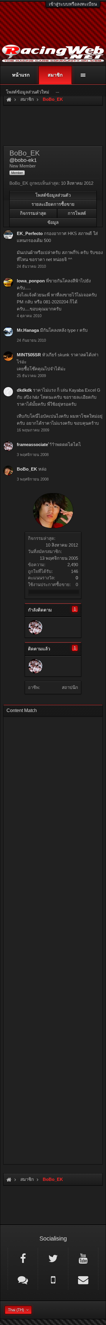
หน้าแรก (21, 74)
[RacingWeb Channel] (83, 1258)
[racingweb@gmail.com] (83, 1279)
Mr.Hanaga (28, 330)
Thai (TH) (16, 1310)
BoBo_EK (27, 469)
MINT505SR (29, 354)
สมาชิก (55, 74)
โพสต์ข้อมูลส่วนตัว (53, 195)
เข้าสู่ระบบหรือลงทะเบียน (73, 3)
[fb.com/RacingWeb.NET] (23, 1258)
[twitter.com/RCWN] (53, 1258)
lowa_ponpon (31, 280)
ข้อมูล (53, 222)
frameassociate (32, 444)
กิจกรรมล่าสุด (33, 213)
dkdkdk (24, 390)
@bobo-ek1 (23, 160)
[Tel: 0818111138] (53, 1279)
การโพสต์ (77, 213)
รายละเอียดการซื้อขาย (53, 204)
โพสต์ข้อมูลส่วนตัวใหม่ (27, 91)
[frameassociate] (35, 627)
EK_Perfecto (30, 233)
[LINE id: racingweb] (23, 1279)
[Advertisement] (53, 938)
